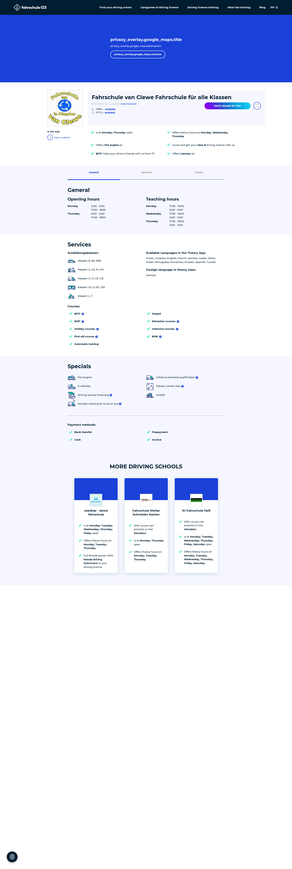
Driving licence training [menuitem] (203, 7)
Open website (62, 137)
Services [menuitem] (146, 172)
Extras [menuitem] (199, 172)
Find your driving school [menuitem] (116, 7)
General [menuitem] (94, 172)
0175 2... (105, 112)
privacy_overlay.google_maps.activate (137, 54)
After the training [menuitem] (238, 7)
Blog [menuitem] (262, 7)
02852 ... (106, 109)
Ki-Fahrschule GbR (196, 510)
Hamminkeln (128, 103)
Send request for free (227, 105)
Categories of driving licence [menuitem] (159, 7)
